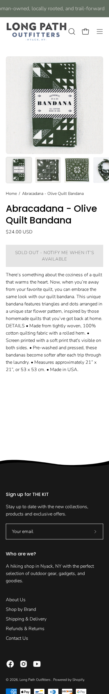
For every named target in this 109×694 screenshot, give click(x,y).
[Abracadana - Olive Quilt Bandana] (19, 170)
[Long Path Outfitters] (36, 31)
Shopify (78, 679)
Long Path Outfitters (35, 679)
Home (11, 193)
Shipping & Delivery (26, 619)
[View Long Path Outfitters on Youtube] (37, 664)
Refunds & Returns (25, 628)
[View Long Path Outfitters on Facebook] (10, 664)
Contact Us (17, 638)
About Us (16, 600)
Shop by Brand (21, 609)
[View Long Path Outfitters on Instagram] (23, 664)
